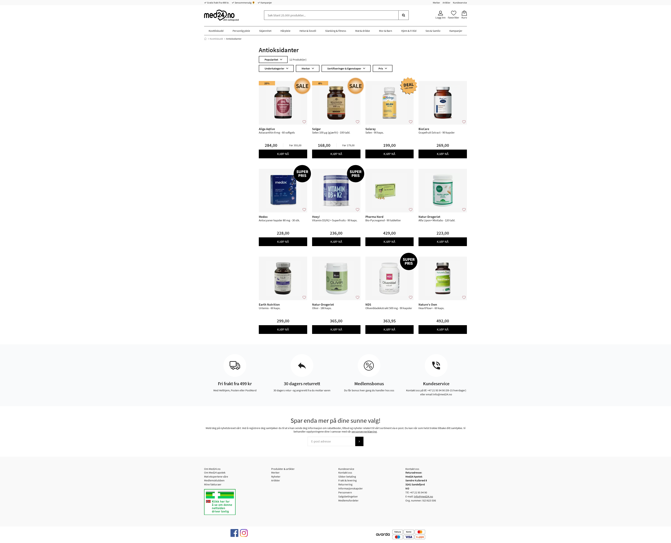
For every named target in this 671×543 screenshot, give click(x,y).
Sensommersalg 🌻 (244, 2)
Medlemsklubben (214, 480)
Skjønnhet (265, 30)
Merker (436, 2)
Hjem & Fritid (408, 30)
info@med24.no (423, 496)
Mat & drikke (362, 30)
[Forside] (205, 38)
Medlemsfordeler (348, 500)
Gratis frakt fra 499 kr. (218, 2)
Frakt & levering (347, 480)
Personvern (345, 492)
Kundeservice (460, 2)
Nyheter (275, 476)
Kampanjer (266, 2)
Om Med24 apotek (214, 472)
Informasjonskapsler (350, 488)
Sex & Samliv (432, 30)
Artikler (446, 2)
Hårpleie (285, 30)
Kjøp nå (283, 154)
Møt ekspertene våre (216, 476)
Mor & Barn (385, 30)
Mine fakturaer (212, 484)
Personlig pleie (241, 30)
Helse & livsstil (308, 30)
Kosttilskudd (216, 30)
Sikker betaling (347, 476)
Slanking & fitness (335, 30)
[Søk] (403, 15)
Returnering (345, 484)
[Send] (359, 441)
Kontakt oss (345, 472)
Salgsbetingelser (348, 496)
